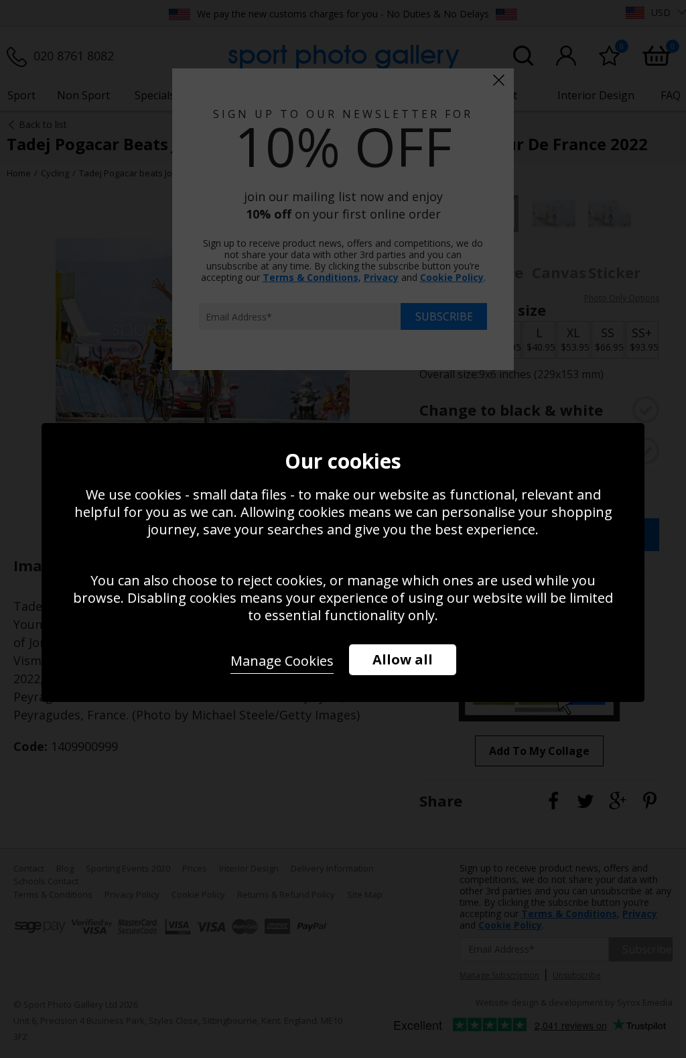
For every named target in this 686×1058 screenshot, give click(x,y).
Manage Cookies (282, 661)
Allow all (402, 659)
